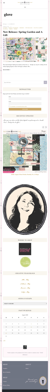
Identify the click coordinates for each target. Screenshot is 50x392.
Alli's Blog (25, 280)
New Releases (28, 27)
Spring (11, 29)
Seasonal (5, 29)
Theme (15, 29)
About (26, 368)
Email (10, 101)
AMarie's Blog (25, 284)
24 (6, 333)
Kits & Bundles (6, 372)
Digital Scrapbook (13, 27)
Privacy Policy (6, 385)
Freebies (22, 27)
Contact (5, 381)
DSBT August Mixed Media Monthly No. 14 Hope (25, 174)
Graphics (5, 368)
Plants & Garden (38, 27)
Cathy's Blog (25, 292)
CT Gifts (5, 27)
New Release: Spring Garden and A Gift (23, 33)
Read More (6, 69)
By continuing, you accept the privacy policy (18, 106)
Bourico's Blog (25, 288)
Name (10, 96)
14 (31, 327)
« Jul (4, 340)
